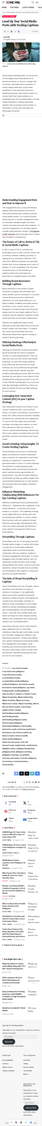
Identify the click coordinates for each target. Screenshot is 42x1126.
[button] (4, 2)
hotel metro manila (9, 729)
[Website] (24, 782)
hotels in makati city (24, 732)
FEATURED (12, 896)
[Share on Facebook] (8, 31)
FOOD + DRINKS (7, 924)
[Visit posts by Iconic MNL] (4, 782)
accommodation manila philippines (15, 681)
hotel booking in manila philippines (15, 713)
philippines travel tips (10, 755)
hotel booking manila (10, 716)
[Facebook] (27, 782)
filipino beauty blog (9, 697)
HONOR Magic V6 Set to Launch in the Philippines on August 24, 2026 (14, 847)
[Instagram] (33, 782)
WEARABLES (6, 868)
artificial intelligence (10, 684)
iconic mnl (24, 742)
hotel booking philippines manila (14, 720)
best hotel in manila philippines (14, 687)
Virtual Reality (7, 765)
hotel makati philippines (11, 726)
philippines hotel (8, 752)
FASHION (5, 881)
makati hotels (20, 745)
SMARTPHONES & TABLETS (10, 853)
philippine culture (9, 749)
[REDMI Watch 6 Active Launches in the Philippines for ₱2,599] (34, 863)
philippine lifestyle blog (25, 749)
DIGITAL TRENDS (10, 12)
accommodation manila (11, 678)
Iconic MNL (13, 2)
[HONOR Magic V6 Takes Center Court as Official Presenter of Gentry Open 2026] (34, 835)
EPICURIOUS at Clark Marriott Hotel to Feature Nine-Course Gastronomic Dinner (13, 918)
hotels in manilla (21, 736)
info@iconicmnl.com (28, 789)
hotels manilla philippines (12, 739)
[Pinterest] (36, 782)
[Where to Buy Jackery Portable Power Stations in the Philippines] (34, 906)
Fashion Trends (30, 694)
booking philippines (22, 691)
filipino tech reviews (10, 704)
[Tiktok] (11, 819)
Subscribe (9, 1042)
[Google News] (30, 819)
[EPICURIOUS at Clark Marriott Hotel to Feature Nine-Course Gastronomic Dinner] (34, 919)
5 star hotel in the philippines (13, 671)
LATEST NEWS (6, 840)
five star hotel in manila (11, 707)
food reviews (26, 707)
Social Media (24, 755)
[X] (30, 782)
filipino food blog (8, 700)
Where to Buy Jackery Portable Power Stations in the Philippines (13, 906)
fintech (36, 704)
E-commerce (18, 694)
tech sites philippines (28, 758)
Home (3, 12)
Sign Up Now (31, 1108)
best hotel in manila (26, 684)
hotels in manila (8, 736)
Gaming (18, 710)
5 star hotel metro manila (12, 675)
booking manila (8, 691)
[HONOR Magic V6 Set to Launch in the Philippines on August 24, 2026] (34, 848)
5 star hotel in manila (20, 668)
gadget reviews (8, 710)
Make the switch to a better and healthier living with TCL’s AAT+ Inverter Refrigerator (14, 966)
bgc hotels (31, 687)
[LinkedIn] (39, 782)
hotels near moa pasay (10, 742)
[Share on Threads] (21, 1122)
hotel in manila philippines (12, 723)
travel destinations (21, 761)
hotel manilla (26, 726)
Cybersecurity (7, 694)
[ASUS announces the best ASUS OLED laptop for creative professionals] (34, 979)
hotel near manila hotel (26, 729)
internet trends (8, 745)
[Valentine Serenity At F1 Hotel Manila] (34, 1010)
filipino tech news (22, 700)
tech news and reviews (10, 758)
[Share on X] (11, 31)
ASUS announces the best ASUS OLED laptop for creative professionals (12, 980)
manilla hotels (31, 745)
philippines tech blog (24, 752)
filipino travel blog (25, 704)
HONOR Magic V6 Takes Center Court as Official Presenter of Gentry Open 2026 (14, 834)
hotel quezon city (8, 732)
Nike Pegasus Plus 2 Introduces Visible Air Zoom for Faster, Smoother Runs (14, 875)
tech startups (7, 761)
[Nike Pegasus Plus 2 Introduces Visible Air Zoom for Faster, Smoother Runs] (34, 876)
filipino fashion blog (25, 697)
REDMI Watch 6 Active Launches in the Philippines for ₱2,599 (14, 862)
